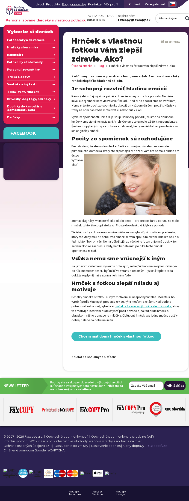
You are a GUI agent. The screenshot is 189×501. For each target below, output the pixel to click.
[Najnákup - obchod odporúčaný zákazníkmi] (48, 473)
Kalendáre (15, 54)
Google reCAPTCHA (50, 450)
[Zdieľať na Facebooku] (121, 357)
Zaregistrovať (155, 4)
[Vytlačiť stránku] (138, 357)
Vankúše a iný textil (22, 84)
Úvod (40, 4)
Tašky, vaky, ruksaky (23, 91)
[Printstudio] (58, 409)
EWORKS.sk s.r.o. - (41, 441)
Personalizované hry (23, 69)
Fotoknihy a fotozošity (25, 62)
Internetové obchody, (72, 441)
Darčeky (13, 117)
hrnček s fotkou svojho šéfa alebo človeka (143, 306)
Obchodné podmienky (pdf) (67, 436)
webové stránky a (102, 441)
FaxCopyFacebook (75, 493)
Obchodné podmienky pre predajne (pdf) (122, 436)
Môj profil (111, 4)
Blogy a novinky (74, 4)
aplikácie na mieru (129, 441)
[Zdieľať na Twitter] (129, 357)
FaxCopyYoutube (97, 493)
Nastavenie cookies (106, 446)
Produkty (53, 4)
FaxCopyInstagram (122, 493)
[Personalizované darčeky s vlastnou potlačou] (17, 11)
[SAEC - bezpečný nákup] (10, 473)
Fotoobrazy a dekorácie (26, 40)
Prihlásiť (134, 4)
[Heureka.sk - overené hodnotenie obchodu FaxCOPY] (23, 473)
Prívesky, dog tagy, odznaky (29, 99)
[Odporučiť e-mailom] (146, 357)
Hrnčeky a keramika (22, 47)
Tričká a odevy (18, 77)
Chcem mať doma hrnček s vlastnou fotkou (116, 336)
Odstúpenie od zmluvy (71, 446)
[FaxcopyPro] (94, 409)
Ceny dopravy (133, 446)
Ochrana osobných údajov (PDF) (27, 446)
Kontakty (95, 4)
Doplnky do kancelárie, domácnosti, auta (25, 108)
